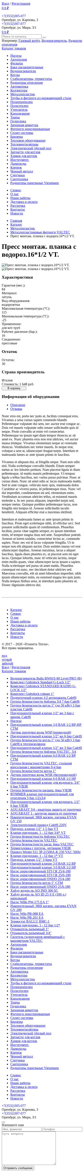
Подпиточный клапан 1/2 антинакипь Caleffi (43, 697)
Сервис (15, 190)
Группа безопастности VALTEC (33, 840)
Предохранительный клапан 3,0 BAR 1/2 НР (43, 867)
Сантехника (19, 179)
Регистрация (21, 3)
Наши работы (20, 198)
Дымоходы (18, 163)
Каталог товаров (14, 48)
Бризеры (16, 136)
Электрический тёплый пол (30, 148)
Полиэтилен (19, 106)
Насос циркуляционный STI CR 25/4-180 (40, 871)
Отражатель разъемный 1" (29, 929)
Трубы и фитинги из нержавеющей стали (40, 98)
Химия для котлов (23, 156)
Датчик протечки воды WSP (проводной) (40, 732)
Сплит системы (21, 133)
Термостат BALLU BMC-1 (30, 921)
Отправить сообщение (18, 1168)
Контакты (17, 209)
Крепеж (16, 167)
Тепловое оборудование (27, 140)
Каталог (16, 610)
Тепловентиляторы (24, 144)
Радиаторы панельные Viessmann (34, 183)
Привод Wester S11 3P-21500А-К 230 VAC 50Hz (45, 852)
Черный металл (21, 171)
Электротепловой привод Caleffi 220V (38, 825)
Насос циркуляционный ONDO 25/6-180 (40, 886)
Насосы (16, 55)
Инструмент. (19, 160)
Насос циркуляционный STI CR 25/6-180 (40, 875)
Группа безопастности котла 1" (33, 771)
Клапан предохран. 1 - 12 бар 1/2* (35, 925)
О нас (14, 194)
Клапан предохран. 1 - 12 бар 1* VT (36, 856)
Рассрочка (17, 205)
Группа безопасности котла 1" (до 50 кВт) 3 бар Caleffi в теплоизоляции (45, 742)
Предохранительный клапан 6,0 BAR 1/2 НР (43, 778)
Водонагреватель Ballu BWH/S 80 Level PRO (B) (46, 678)
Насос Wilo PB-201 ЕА (27, 917)
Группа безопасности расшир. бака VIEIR (41, 790)
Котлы (15, 75)
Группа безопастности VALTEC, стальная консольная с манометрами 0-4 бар (41, 765)
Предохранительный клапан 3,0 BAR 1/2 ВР (43, 863)
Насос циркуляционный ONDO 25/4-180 (40, 879)
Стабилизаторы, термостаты (31, 79)
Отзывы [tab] (16, 409)
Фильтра (16, 63)
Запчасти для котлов (25, 152)
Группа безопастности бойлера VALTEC (40, 836)
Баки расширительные (26, 67)
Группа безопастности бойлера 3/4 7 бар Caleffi (44, 701)
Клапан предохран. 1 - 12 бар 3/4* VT (38, 832)
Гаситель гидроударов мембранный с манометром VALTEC (37, 938)
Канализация (20, 113)
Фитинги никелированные (30, 129)
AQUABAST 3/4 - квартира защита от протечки (45, 809)
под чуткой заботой (7, 659)
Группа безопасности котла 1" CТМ (36, 883)
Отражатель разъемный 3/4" (30, 933)
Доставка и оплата (23, 202)
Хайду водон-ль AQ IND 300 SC (34, 890)
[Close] (3, 1122)
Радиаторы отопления (26, 82)
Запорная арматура (24, 125)
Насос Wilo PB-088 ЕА (27, 913)
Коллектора (18, 90)
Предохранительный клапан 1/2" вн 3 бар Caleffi (46, 748)
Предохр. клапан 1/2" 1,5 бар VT (34, 829)
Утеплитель (19, 109)
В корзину (14, 388)
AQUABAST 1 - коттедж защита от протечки (43, 813)
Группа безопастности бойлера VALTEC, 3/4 (43, 751)
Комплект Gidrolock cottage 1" (32, 694)
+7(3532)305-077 (14, 16)
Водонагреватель (54, 40)
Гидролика (18, 121)
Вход (5, 3)
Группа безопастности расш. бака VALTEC (42, 844)
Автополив (18, 59)
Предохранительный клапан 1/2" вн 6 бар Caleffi (46, 736)
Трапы (15, 117)
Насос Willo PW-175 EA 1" (29, 902)
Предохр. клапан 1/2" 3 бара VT (33, 859)
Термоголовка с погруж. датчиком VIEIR (40, 848)
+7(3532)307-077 (14, 24)
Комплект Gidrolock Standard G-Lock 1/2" (40, 682)
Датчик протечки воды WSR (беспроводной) (43, 775)
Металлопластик (22, 94)
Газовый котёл (29, 40)
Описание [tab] (17, 405)
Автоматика (19, 86)
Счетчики (17, 175)
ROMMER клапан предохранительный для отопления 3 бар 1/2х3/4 (42, 796)
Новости (16, 213)
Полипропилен (21, 102)
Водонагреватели (23, 71)
